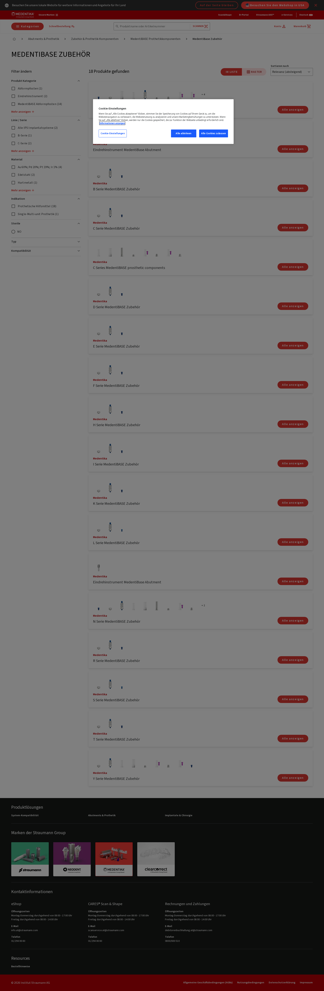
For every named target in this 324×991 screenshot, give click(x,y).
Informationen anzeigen (112, 123)
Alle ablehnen (183, 133)
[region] (163, 121)
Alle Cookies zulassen (213, 133)
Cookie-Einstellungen (113, 133)
